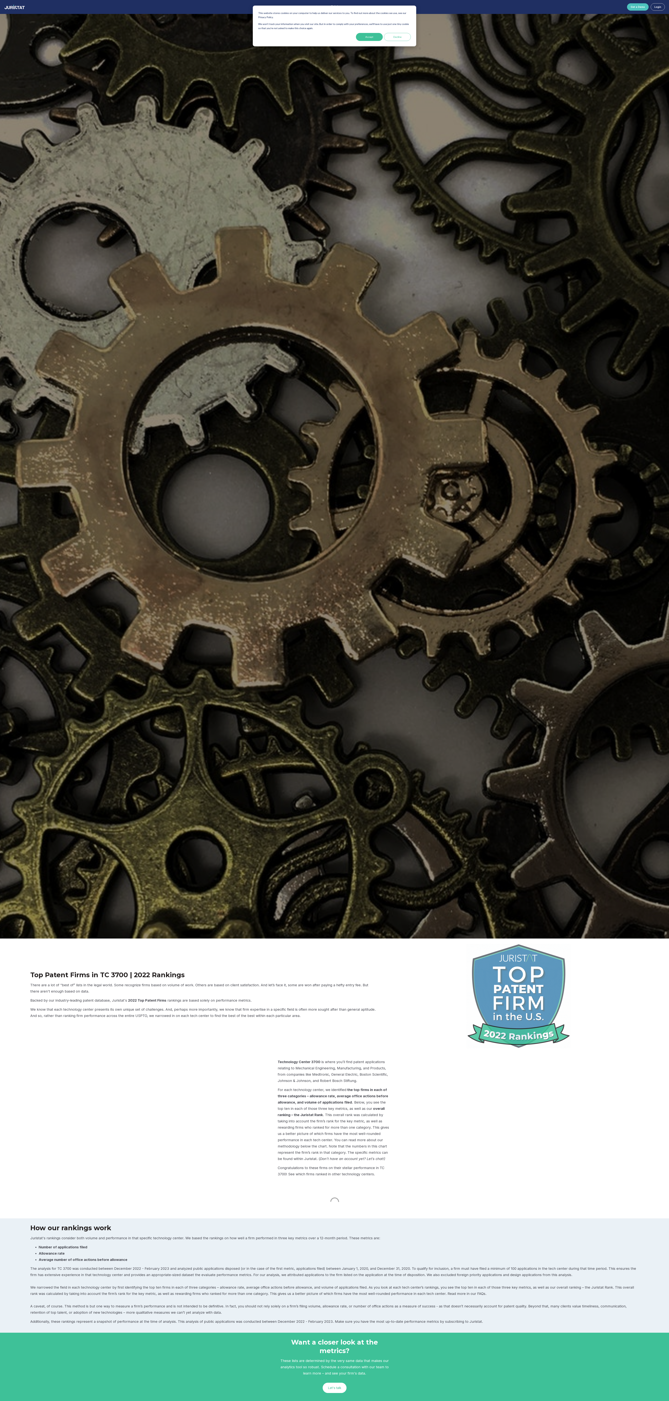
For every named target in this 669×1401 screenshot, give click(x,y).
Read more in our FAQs (466, 1294)
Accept (369, 36)
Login (657, 6)
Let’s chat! (375, 1159)
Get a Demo (638, 6)
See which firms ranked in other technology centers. (331, 1174)
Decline (397, 36)
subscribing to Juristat (463, 1321)
